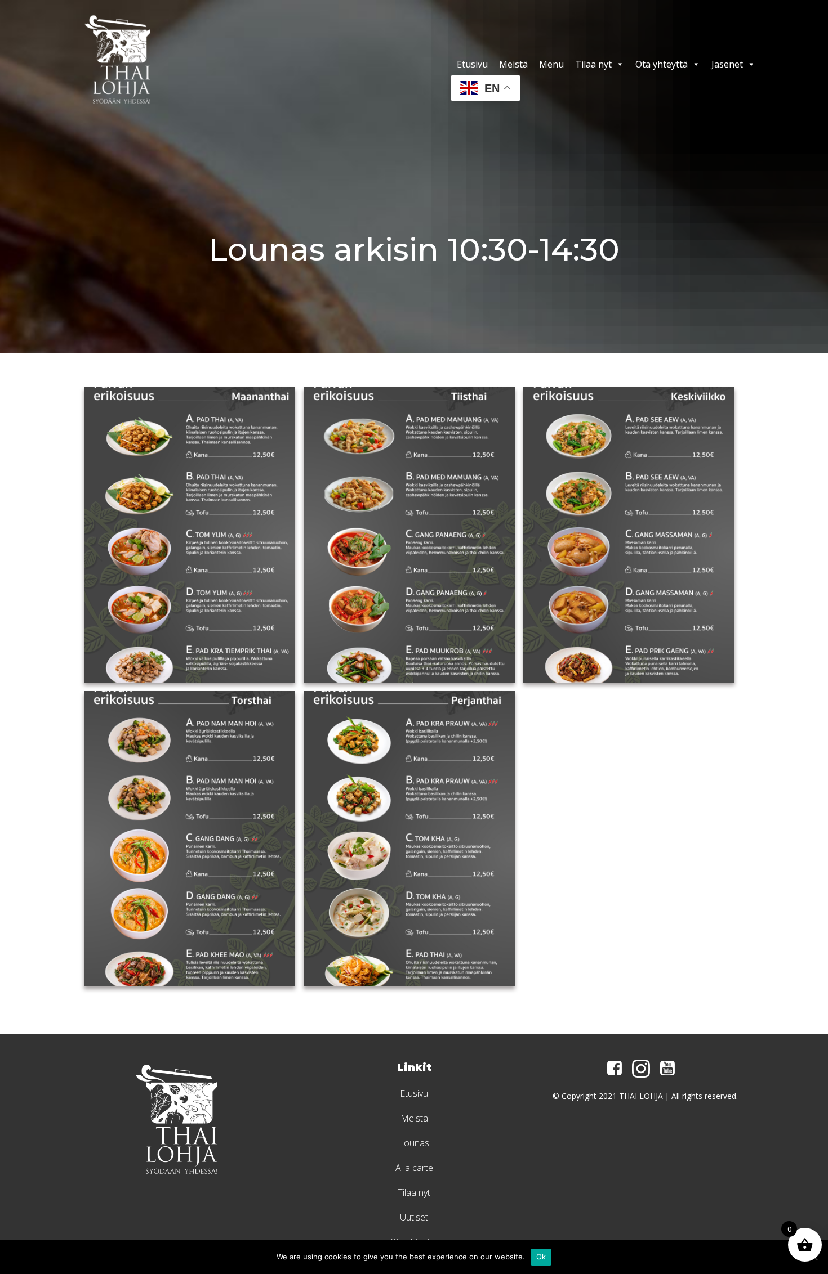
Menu (551, 64)
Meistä (513, 64)
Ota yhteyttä (661, 64)
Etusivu (472, 64)
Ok (541, 1256)
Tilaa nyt (593, 64)
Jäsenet (727, 64)
